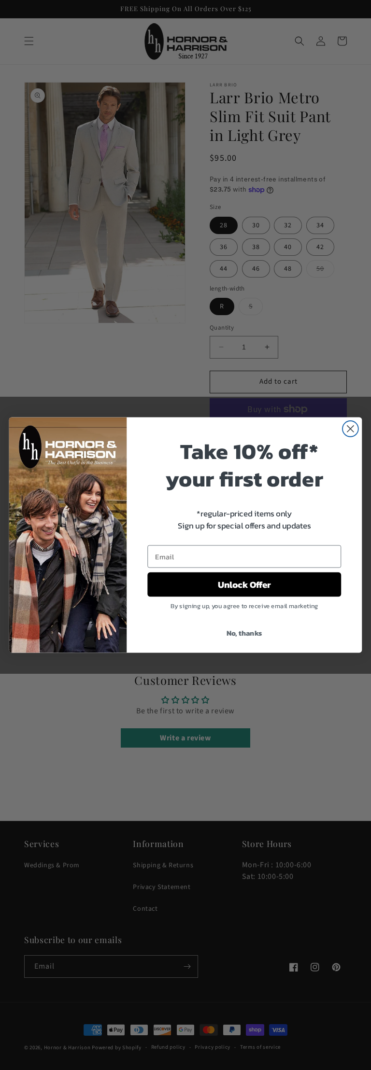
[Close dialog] (350, 429)
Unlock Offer (244, 584)
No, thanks (244, 632)
